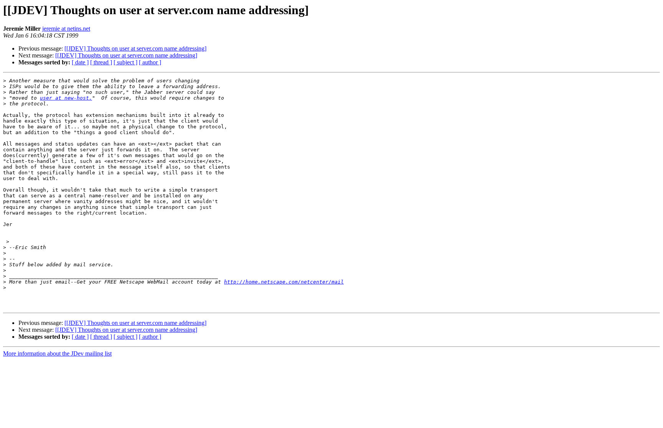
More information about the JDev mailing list (57, 353)
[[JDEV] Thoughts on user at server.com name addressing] (135, 48)
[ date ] (80, 62)
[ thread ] (101, 62)
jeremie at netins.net (66, 28)
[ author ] (150, 62)
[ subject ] (125, 62)
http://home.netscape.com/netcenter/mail (284, 282)
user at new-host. (66, 98)
